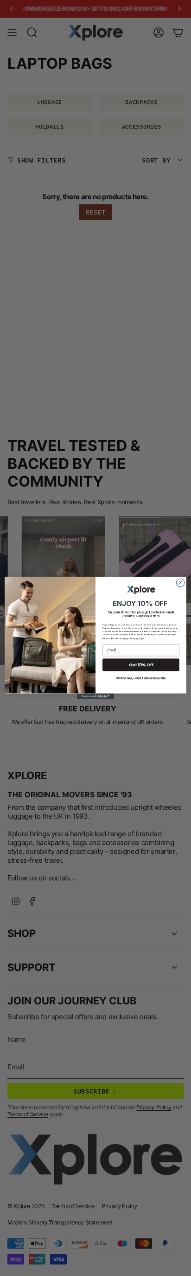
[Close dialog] (180, 583)
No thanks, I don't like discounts (141, 679)
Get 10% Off (141, 665)
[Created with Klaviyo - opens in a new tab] (95, 696)
